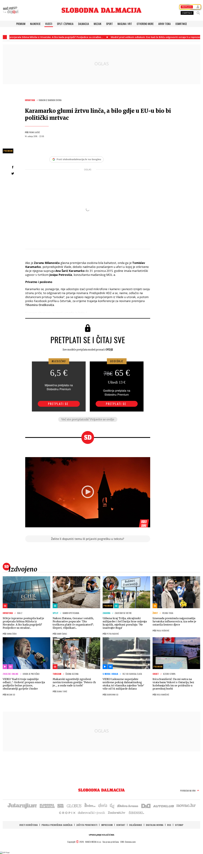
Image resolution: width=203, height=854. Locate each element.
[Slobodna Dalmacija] (101, 10)
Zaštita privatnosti (86, 825)
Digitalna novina (154, 825)
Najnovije (35, 24)
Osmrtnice (181, 24)
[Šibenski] (136, 812)
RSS (169, 825)
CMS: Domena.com (128, 841)
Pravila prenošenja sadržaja (57, 825)
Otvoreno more (145, 24)
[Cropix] (67, 812)
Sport (109, 24)
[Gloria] (102, 805)
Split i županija (65, 24)
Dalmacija (83, 24)
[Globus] (74, 805)
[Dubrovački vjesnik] (92, 812)
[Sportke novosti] (60, 805)
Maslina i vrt (125, 24)
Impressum (107, 825)
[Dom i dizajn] (146, 805)
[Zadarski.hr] (117, 812)
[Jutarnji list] (22, 805)
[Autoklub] (163, 805)
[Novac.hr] (186, 805)
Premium (20, 24)
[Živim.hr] (90, 805)
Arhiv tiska (164, 24)
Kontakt (120, 825)
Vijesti (48, 24)
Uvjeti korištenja (28, 825)
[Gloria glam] (112, 805)
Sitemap (179, 825)
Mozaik (97, 24)
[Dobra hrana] (128, 805)
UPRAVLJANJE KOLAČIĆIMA (101, 835)
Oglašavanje (135, 825)
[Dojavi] (11, 10)
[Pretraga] (198, 13)
